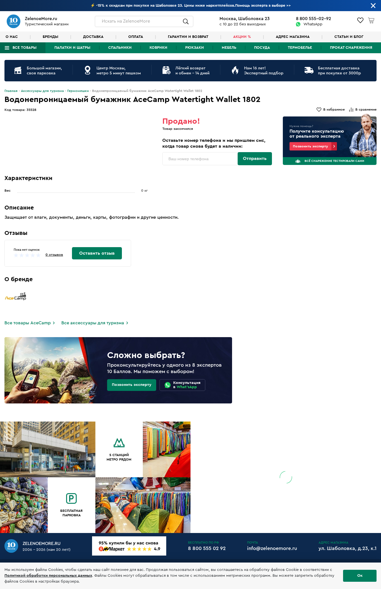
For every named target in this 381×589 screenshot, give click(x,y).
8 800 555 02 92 (207, 548)
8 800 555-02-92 (313, 18)
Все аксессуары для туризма (92, 323)
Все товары (25, 48)
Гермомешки (78, 91)
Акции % (242, 37)
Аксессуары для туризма (42, 91)
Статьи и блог (348, 37)
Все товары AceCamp (27, 323)
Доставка (93, 37)
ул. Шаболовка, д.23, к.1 (348, 548)
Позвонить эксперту (310, 146)
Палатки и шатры (72, 48)
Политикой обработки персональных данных (48, 576)
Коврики (158, 48)
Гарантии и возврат (188, 37)
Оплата (135, 37)
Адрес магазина (293, 37)
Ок (360, 576)
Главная (11, 91)
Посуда (262, 48)
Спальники (120, 48)
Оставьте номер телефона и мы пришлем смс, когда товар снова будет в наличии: (214, 143)
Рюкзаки (194, 48)
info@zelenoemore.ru (272, 548)
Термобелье (300, 48)
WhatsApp (312, 24)
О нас (12, 37)
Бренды (50, 37)
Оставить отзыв (97, 253)
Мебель (229, 48)
